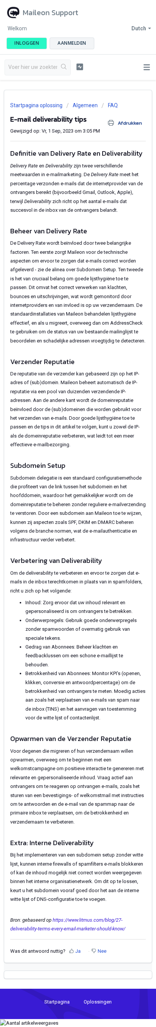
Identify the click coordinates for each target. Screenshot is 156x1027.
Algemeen (85, 105)
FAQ (113, 105)
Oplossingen (98, 1002)
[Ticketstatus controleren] (79, 67)
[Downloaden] (64, 521)
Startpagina (57, 1002)
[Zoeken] (63, 67)
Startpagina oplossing (37, 105)
